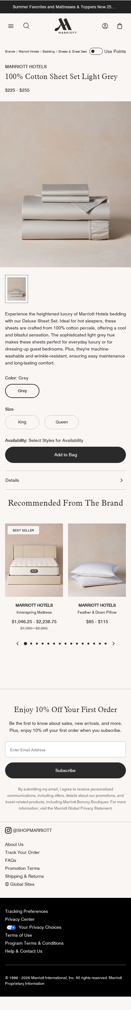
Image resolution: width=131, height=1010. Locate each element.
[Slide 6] (54, 643)
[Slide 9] (71, 643)
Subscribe (65, 770)
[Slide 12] (88, 643)
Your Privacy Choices (39, 927)
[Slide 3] (36, 643)
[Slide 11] (82, 643)
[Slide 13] (94, 643)
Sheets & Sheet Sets (72, 51)
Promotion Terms (22, 868)
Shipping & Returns (24, 876)
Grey (25, 390)
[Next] (113, 643)
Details (12, 480)
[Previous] (17, 643)
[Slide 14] (99, 643)
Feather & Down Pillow (97, 612)
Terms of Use (18, 935)
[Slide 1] (16, 289)
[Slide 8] (65, 643)
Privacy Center (20, 919)
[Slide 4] (42, 643)
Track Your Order (22, 852)
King (22, 421)
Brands (10, 51)
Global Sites (21, 884)
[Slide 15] (105, 643)
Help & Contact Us (23, 951)
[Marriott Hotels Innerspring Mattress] (34, 560)
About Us (14, 844)
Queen (62, 421)
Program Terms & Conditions (34, 943)
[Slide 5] (48, 643)
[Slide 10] (77, 643)
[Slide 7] (59, 643)
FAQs (10, 860)
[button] (120, 26)
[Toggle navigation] (11, 25)
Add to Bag (65, 454)
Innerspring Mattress (34, 612)
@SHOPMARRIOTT (31, 830)
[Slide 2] (31, 643)
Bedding (49, 51)
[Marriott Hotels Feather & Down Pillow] (97, 560)
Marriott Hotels (29, 51)
